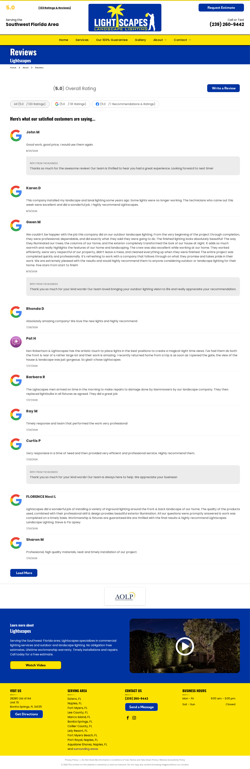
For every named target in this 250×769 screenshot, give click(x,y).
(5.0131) (72, 104)
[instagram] (134, 718)
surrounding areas (86, 749)
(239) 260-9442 (227, 24)
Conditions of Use (119, 759)
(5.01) (127, 104)
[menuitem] (63, 40)
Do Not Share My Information (96, 759)
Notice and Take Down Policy (144, 759)
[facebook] (127, 718)
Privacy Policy (71, 759)
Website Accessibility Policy (172, 759)
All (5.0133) (30, 104)
